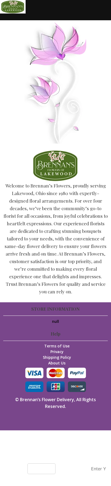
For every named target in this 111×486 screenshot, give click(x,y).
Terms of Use (57, 345)
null (55, 321)
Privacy (57, 351)
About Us (56, 363)
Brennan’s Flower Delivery (47, 400)
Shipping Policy (57, 357)
